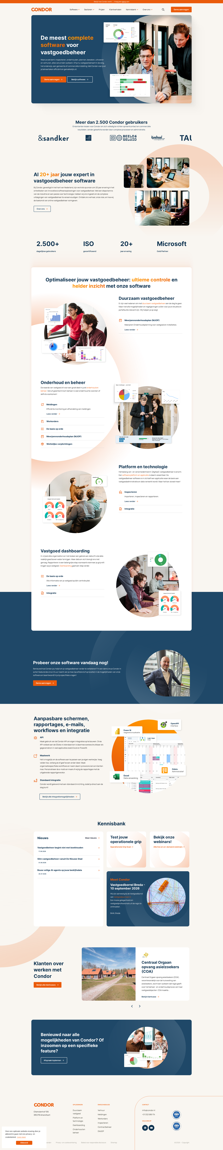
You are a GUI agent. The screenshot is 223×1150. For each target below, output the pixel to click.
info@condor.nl (148, 1110)
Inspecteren (103, 1123)
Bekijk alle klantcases (46, 985)
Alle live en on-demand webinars (168, 847)
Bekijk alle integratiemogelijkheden (58, 796)
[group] (137, 974)
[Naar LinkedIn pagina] (145, 1128)
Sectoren (88, 9)
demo (124, 1)
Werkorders (103, 1118)
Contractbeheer (105, 1127)
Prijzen (102, 9)
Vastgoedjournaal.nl (122, 897)
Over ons (146, 9)
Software (73, 9)
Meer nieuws (91, 838)
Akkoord (24, 1143)
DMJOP (101, 1131)
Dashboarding (66, 565)
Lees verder (130, 329)
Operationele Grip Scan (120, 847)
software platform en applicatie (135, 475)
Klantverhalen (115, 9)
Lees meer (21, 1137)
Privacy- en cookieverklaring (66, 1142)
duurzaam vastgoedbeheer (153, 303)
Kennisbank (131, 9)
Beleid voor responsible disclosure (93, 1142)
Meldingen (102, 1114)
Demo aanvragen (181, 9)
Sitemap (114, 1142)
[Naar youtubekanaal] (151, 1128)
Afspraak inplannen (52, 1060)
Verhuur (101, 1110)
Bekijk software (78, 79)
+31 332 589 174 (148, 1114)
